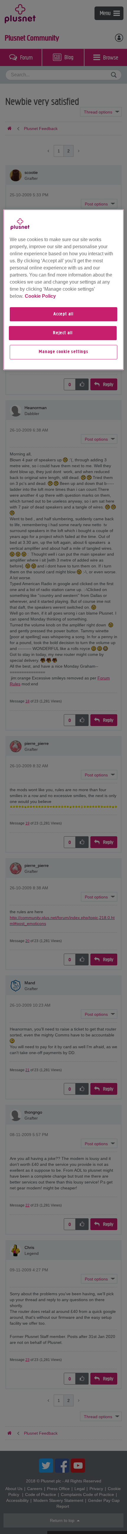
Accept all (63, 314)
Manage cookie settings (63, 352)
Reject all (63, 333)
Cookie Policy (40, 296)
